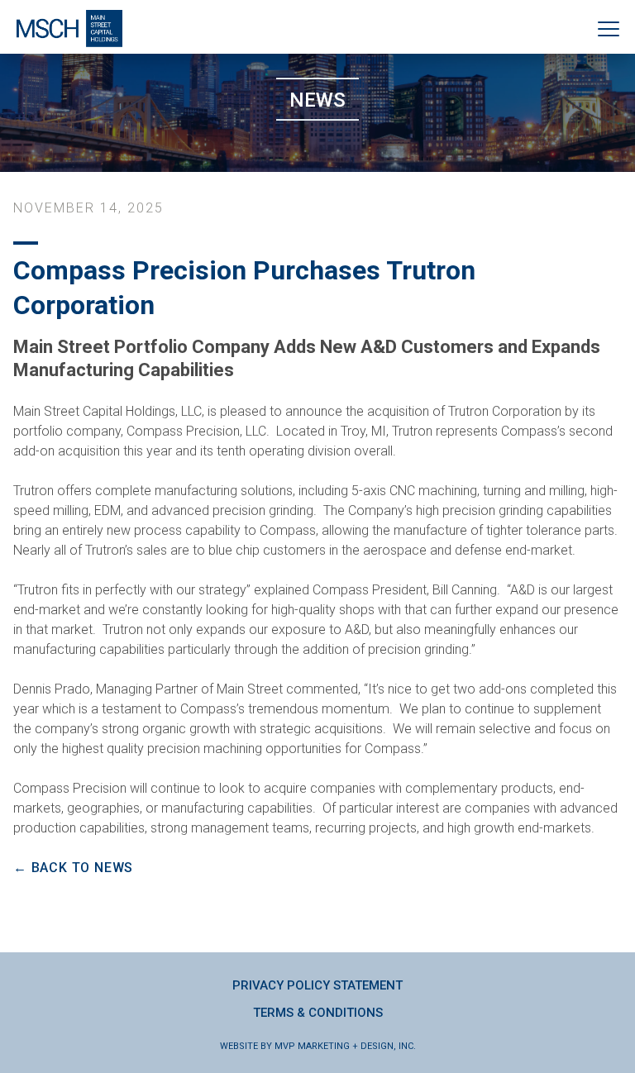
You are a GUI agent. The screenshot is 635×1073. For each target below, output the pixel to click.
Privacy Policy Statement (317, 985)
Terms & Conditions (318, 1012)
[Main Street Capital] (69, 28)
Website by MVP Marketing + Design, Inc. (318, 1046)
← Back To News (73, 867)
